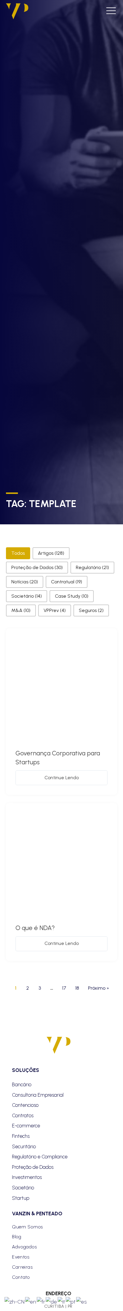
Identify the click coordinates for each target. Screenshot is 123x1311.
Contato (21, 1277)
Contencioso (25, 1105)
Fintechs (21, 1136)
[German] (52, 1301)
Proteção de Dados (32, 1167)
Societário (23, 1188)
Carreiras (22, 1267)
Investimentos (27, 1177)
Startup (20, 1198)
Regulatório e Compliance (39, 1157)
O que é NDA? (35, 928)
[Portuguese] (71, 1301)
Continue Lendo (61, 777)
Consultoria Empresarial (38, 1095)
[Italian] (62, 1301)
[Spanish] (81, 1301)
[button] (18, 553)
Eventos (21, 1257)
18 (77, 988)
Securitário (24, 1146)
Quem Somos (27, 1227)
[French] (41, 1301)
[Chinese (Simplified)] (14, 1301)
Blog (16, 1236)
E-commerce (26, 1126)
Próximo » (98, 988)
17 (64, 988)
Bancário (21, 1084)
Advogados (24, 1247)
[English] (31, 1301)
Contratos (22, 1115)
